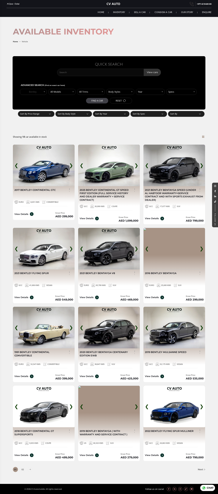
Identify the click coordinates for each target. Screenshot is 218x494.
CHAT (210, 487)
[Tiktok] (186, 489)
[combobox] (33, 92)
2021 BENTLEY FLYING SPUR (31, 273)
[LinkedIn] (215, 196)
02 (23, 469)
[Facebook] (215, 191)
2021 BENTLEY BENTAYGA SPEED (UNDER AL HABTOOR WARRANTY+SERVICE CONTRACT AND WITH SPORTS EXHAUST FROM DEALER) (174, 195)
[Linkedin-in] (174, 489)
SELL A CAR (140, 12)
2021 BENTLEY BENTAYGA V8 (97, 273)
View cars (152, 72)
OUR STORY (187, 12)
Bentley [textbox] (33, 91)
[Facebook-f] (169, 489)
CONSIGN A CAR (163, 12)
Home (101, 12)
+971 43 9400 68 (204, 4)
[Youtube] (192, 489)
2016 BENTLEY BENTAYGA (160, 273)
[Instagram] (215, 186)
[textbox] (62, 92)
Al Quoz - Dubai (13, 4)
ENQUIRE (206, 12)
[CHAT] (203, 488)
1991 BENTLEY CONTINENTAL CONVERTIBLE (32, 354)
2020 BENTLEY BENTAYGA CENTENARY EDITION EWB (104, 354)
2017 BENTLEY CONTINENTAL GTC (35, 190)
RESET (119, 100)
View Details (21, 214)
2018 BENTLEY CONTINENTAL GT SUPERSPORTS (34, 433)
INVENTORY (119, 12)
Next (200, 469)
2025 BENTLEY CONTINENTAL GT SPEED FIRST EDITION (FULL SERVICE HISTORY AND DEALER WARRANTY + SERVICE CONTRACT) (104, 195)
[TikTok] (215, 201)
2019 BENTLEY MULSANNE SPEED (165, 352)
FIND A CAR (97, 100)
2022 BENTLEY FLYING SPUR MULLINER (169, 431)
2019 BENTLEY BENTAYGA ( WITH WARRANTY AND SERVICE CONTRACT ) (103, 433)
